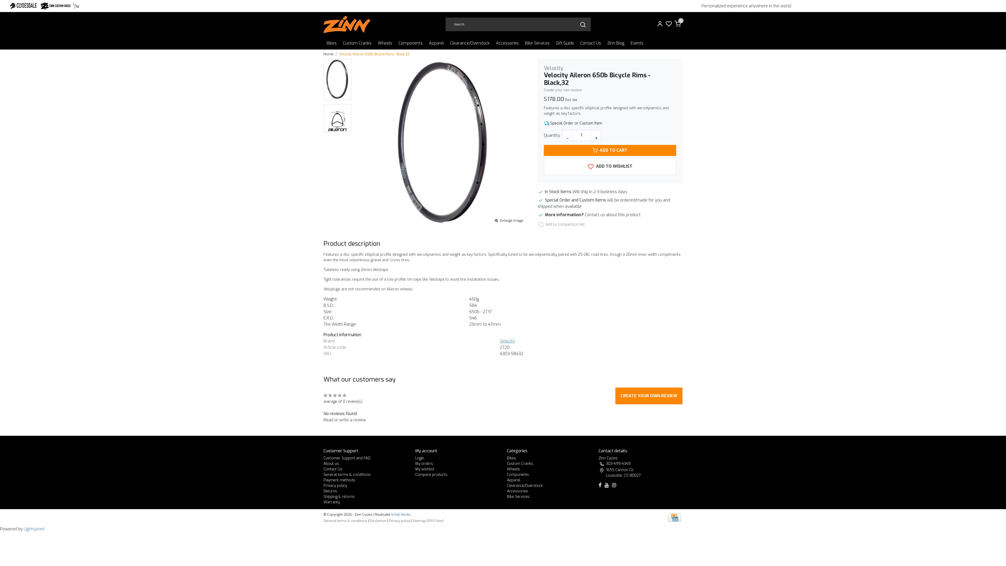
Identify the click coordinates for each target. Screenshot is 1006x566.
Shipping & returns (339, 496)
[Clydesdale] (24, 5)
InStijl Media (401, 514)
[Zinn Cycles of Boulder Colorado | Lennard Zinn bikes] (347, 24)
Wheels (385, 43)
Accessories (507, 43)
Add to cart (613, 150)
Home (328, 54)
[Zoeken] (583, 24)
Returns (330, 491)
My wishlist (424, 469)
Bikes (332, 43)
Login (419, 458)
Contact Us (590, 43)
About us (331, 463)
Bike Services (537, 43)
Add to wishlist (613, 166)
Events (637, 43)
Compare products (431, 474)
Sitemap (419, 521)
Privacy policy (335, 485)
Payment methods (339, 480)
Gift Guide (565, 43)
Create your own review (563, 90)
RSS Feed (436, 521)
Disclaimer (378, 521)
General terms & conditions (347, 474)
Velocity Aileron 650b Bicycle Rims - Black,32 (374, 54)
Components (410, 43)
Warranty (332, 502)
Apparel (436, 43)
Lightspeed (34, 529)
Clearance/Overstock (470, 43)
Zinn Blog (615, 43)
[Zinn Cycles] (56, 5)
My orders (424, 463)
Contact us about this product (613, 214)
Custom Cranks (357, 43)
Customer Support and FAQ (347, 458)
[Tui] (76, 5)
